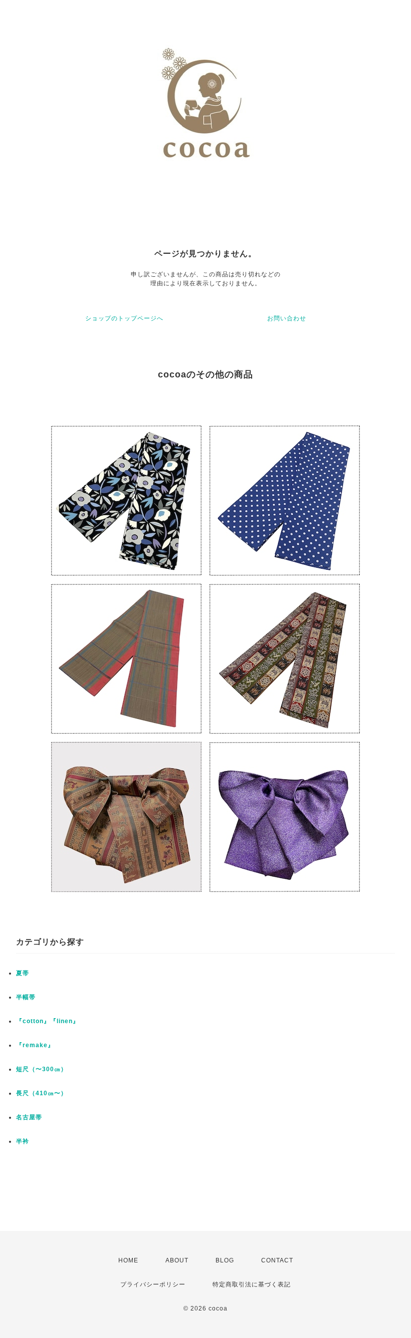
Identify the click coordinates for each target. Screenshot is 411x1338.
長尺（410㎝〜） (41, 1093)
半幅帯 (26, 997)
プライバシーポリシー (152, 1284)
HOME (128, 1260)
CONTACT (277, 1260)
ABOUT (176, 1260)
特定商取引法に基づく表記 (252, 1284)
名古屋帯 (29, 1117)
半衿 (22, 1141)
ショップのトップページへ (124, 318)
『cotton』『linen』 (47, 1021)
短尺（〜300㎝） (41, 1069)
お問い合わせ (286, 318)
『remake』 (35, 1045)
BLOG (225, 1260)
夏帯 (22, 973)
